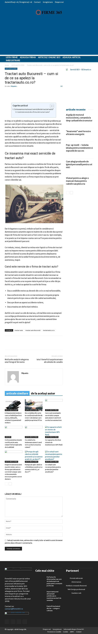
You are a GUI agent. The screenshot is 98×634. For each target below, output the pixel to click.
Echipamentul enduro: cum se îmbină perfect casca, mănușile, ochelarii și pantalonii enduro (13, 418)
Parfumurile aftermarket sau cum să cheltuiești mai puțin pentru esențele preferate (54, 581)
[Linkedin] (12, 344)
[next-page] (10, 483)
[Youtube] (24, 621)
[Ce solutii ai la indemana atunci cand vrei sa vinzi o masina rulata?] (33, 432)
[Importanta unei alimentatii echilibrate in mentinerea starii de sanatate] (40, 594)
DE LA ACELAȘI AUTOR (43, 393)
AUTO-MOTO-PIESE (17, 65)
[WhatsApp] (18, 344)
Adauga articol (72, 57)
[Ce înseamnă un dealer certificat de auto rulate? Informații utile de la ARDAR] (13, 432)
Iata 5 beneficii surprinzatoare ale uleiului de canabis (50, 360)
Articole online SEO (49, 57)
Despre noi (59, 2)
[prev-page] (6, 483)
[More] (34, 344)
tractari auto (19, 330)
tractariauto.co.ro (49, 330)
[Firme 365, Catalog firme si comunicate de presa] (49, 12)
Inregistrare (48, 2)
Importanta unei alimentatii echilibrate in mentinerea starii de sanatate (54, 596)
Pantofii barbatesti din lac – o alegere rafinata (53, 608)
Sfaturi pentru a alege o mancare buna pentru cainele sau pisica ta (77, 181)
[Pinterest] (23, 344)
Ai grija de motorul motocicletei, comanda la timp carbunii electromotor (79, 118)
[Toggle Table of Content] (51, 106)
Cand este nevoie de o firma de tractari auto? (33, 112)
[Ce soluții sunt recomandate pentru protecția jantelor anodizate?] (54, 456)
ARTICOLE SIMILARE (17, 393)
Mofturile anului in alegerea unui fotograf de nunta (17, 360)
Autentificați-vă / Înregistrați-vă (18, 2)
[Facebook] (7, 344)
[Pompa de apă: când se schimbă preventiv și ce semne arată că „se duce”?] (33, 456)
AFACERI (8, 437)
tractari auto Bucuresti (33, 330)
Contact (37, 2)
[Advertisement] (49, 38)
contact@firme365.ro (14, 609)
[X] (29, 344)
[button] (91, 2)
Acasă (7, 65)
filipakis (14, 86)
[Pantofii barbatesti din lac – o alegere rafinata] (40, 608)
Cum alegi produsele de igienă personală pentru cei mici (79, 164)
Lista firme (12, 57)
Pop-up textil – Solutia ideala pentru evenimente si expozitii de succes (79, 148)
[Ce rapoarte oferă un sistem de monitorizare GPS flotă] (54, 432)
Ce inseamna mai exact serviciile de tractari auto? (34, 109)
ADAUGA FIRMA (28, 57)
